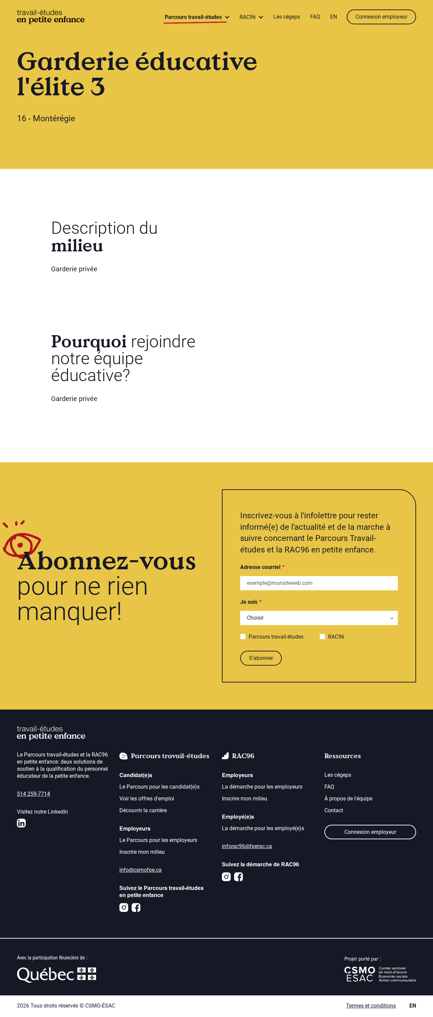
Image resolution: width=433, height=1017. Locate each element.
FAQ (315, 17)
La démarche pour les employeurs (262, 787)
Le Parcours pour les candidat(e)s (159, 787)
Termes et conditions (371, 1005)
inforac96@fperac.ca (247, 846)
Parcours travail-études (276, 637)
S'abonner (261, 658)
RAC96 (336, 637)
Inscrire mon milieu (142, 852)
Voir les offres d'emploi (146, 798)
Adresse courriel (260, 567)
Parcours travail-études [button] (194, 17)
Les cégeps (286, 17)
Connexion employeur (381, 17)
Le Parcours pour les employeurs (158, 840)
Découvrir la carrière (143, 810)
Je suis (248, 602)
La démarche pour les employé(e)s (263, 828)
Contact (333, 810)
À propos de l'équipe (348, 798)
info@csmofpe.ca (140, 870)
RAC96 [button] (248, 17)
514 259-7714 (33, 794)
